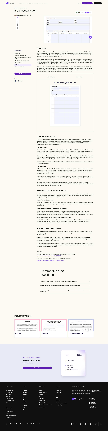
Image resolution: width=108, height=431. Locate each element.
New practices (9, 398)
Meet (24, 399)
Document (25, 402)
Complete (25, 405)
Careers (41, 394)
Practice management (11, 415)
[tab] (51, 77)
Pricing (45, 3)
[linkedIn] (91, 424)
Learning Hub (42, 400)
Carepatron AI (9, 417)
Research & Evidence (18, 62)
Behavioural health (10, 390)
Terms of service (42, 407)
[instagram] (86, 424)
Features (21, 3)
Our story (41, 390)
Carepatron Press (43, 402)
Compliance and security (61, 403)
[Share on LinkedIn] (15, 81)
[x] (96, 424)
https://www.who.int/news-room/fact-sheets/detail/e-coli (50, 260)
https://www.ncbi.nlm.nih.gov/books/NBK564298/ (49, 255)
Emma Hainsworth (21, 15)
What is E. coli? (17, 53)
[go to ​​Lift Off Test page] (27, 325)
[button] (73, 424)
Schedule (25, 392)
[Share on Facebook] (18, 81)
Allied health (9, 394)
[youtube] (101, 424)
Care (24, 397)
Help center (58, 390)
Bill (23, 409)
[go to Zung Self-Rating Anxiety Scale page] (81, 325)
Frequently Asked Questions (20, 66)
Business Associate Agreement (46, 404)
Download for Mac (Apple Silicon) (15, 423)
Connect (25, 390)
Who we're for (28, 3)
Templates (41, 398)
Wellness (8, 396)
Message (25, 394)
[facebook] (80, 424)
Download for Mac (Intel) (32, 423)
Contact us (58, 392)
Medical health (9, 392)
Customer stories (38, 3)
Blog (40, 396)
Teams (7, 402)
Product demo (9, 411)
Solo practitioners (10, 400)
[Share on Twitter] (21, 81)
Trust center (58, 400)
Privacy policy (59, 405)
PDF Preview (17, 64)
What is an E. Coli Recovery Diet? (20, 55)
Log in (79, 3)
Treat (24, 407)
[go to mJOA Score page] (54, 325)
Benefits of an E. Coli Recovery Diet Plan (22, 60)
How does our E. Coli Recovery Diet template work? (23, 58)
